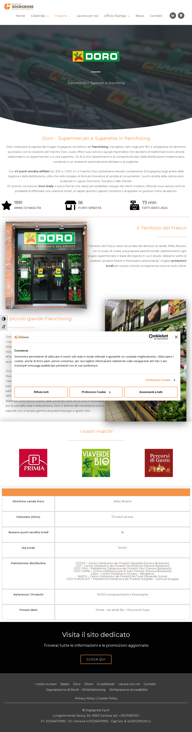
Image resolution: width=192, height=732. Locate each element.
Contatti (156, 16)
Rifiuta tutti (41, 392)
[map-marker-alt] (181, 15)
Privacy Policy (85, 698)
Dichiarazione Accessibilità (128, 690)
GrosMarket (106, 684)
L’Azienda (38, 16)
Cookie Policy (107, 698)
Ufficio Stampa (115, 16)
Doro (77, 684)
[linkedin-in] (173, 15)
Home (20, 16)
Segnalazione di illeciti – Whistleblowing (76, 690)
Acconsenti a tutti (150, 392)
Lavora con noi (87, 16)
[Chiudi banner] (176, 337)
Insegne (61, 16)
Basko (64, 684)
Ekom (88, 684)
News (140, 16)
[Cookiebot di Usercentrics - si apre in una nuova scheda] (151, 337)
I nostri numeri (46, 684)
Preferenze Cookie (158, 380)
